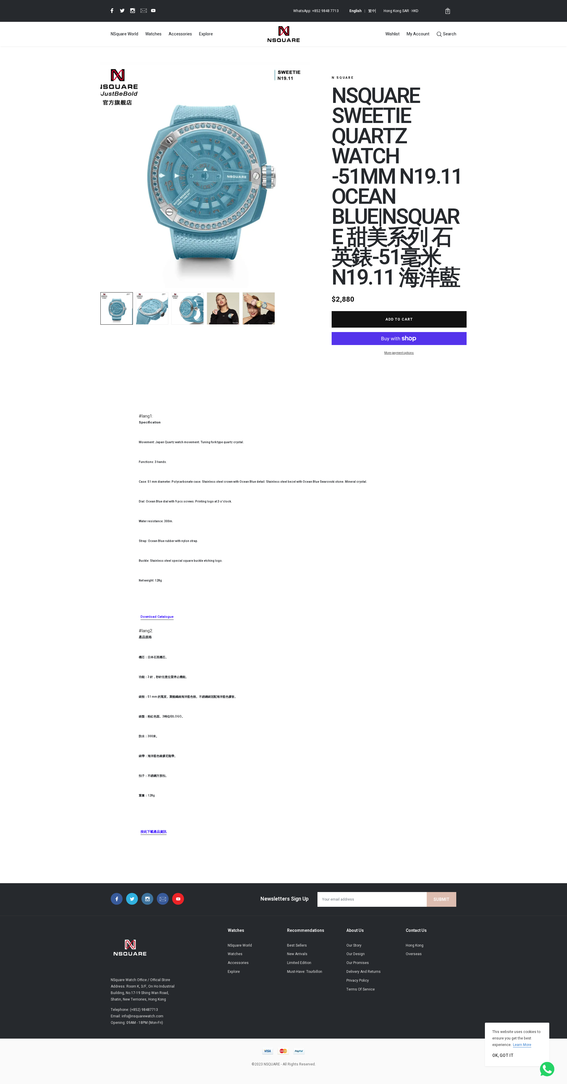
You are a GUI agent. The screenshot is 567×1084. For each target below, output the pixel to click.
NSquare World (124, 34)
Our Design (355, 954)
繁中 (371, 11)
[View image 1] (116, 308)
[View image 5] (258, 308)
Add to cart (399, 319)
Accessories (180, 34)
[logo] (283, 34)
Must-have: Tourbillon (304, 971)
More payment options (399, 353)
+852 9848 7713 (325, 11)
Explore (206, 34)
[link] (111, 10)
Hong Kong (414, 945)
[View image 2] (152, 308)
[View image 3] (187, 308)
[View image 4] (223, 308)
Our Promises (357, 962)
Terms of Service (360, 989)
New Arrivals (297, 954)
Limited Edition (299, 962)
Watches (153, 34)
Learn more (522, 1044)
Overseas (414, 954)
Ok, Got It (503, 1055)
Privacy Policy (357, 980)
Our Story (353, 945)
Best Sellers (297, 945)
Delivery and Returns (363, 971)
